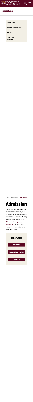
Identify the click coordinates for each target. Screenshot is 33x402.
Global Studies (7, 11)
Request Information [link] (16, 252)
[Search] (25, 3)
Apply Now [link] (16, 245)
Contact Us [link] (16, 259)
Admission (23, 198)
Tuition (9, 32)
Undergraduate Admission (12, 38)
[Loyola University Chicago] (10, 3)
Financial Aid (11, 22)
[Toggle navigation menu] (30, 3)
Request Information (13, 27)
